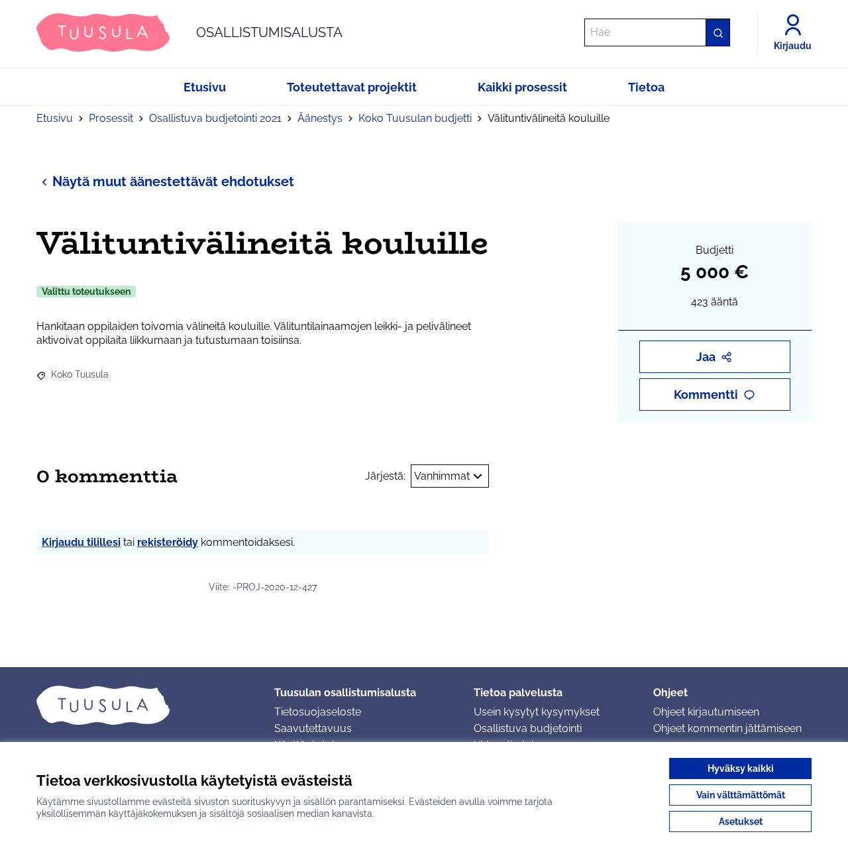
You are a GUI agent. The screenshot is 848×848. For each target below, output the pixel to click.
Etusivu (54, 118)
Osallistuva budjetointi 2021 (215, 118)
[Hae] (717, 32)
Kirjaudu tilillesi (81, 542)
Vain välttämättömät (740, 795)
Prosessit (111, 118)
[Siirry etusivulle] (144, 705)
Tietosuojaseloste (317, 712)
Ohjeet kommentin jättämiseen (727, 728)
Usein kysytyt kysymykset (537, 712)
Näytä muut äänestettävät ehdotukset (173, 181)
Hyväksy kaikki (741, 768)
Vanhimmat (442, 476)
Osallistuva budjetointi (528, 728)
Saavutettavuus (313, 728)
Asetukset (741, 821)
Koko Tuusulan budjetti (415, 118)
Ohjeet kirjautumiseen (706, 712)
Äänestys (320, 118)
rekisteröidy (167, 542)
